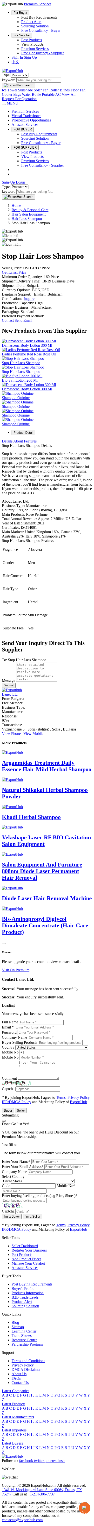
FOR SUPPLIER (25, 147)
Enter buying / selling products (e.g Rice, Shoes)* (39, 1196)
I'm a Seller (32, 1216)
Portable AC (51, 94)
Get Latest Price (14, 272)
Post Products (31, 40)
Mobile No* (66, 1186)
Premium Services (35, 49)
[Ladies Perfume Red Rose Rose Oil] (31, 350)
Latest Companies (15, 1391)
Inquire (29, 299)
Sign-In (18, 57)
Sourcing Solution (35, 26)
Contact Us (20, 1383)
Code (6, 1186)
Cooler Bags (11, 94)
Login (20, 182)
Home (16, 205)
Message (8, 680)
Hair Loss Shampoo (27, 219)
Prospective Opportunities (31, 120)
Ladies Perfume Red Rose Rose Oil (29, 354)
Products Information (28, 1293)
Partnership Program (27, 1344)
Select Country (13, 1176)
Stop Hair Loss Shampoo (21, 363)
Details (7, 441)
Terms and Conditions (28, 1361)
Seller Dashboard (25, 1246)
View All (68, 94)
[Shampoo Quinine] (18, 393)
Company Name (14, 1037)
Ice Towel (9, 90)
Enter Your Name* (16, 1161)
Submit (9, 685)
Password (9, 1032)
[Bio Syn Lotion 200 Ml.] (22, 376)
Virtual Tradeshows (26, 116)
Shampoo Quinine (16, 398)
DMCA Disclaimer (26, 1369)
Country (8, 1047)
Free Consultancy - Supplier (42, 53)
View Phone (11, 733)
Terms (61, 1097)
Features (30, 441)
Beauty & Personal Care (30, 210)
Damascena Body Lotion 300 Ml (27, 345)
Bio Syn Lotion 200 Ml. (20, 380)
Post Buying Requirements (32, 1284)
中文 (15, 62)
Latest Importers (14, 1430)
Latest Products (13, 1404)
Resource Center (24, 1340)
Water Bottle (31, 94)
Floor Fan (78, 90)
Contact (8, 320)
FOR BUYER (22, 129)
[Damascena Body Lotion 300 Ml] (29, 341)
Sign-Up (30, 57)
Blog (15, 1322)
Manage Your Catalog (28, 1263)
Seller (21, 1110)
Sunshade (25, 90)
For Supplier (21, 35)
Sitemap (18, 1327)
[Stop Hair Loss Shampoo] (23, 358)
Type (6, 75)
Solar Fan (41, 90)
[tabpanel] (47, 537)
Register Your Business (29, 1250)
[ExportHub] (12, 71)
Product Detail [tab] (23, 432)
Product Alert (31, 22)
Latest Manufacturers (18, 1417)
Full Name (10, 1022)
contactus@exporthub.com (22, 1520)
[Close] (4, 943)
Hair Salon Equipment (29, 214)
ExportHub (78, 1102)
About (18, 441)
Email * (8, 1027)
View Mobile (33, 733)
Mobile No (10, 1052)
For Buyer (20, 13)
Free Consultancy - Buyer (40, 30)
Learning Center (24, 1331)
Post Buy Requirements (39, 134)
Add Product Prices (26, 1259)
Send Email (23, 320)
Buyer (8, 1110)
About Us (19, 1374)
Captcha (8, 1089)
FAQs (16, 1378)
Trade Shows (22, 1335)
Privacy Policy (78, 1097)
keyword (8, 80)
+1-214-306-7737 (41, 1494)
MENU (12, 103)
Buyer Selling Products (19, 1042)
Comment (9, 1078)
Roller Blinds (59, 90)
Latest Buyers (12, 1443)
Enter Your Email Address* (22, 1167)
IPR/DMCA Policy (16, 1102)
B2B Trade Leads (25, 1297)
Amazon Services (25, 124)
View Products (32, 156)
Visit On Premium (15, 970)
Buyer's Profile (23, 1288)
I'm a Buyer (12, 1216)
